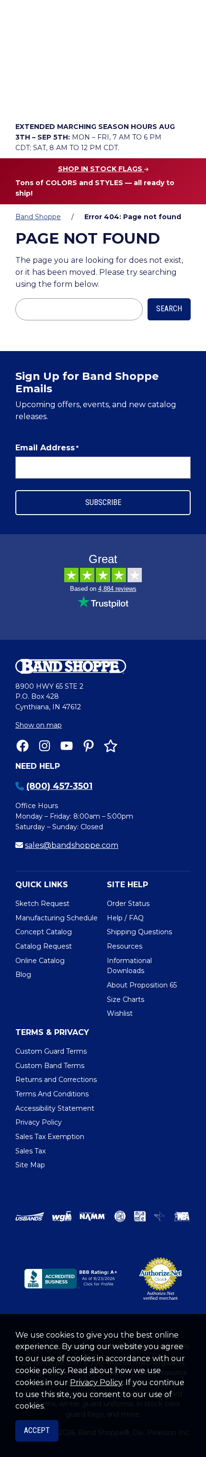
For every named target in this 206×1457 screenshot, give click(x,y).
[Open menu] (181, 99)
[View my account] (51, 98)
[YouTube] (66, 746)
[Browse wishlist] (78, 98)
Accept (37, 1430)
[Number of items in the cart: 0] (106, 99)
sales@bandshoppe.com (71, 845)
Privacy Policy (96, 1382)
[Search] (180, 72)
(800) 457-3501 (59, 786)
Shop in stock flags (101, 168)
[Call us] (24, 98)
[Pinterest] (88, 746)
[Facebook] (22, 746)
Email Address (47, 447)
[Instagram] (44, 746)
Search (169, 308)
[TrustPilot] (110, 746)
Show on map (38, 725)
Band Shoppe (38, 216)
